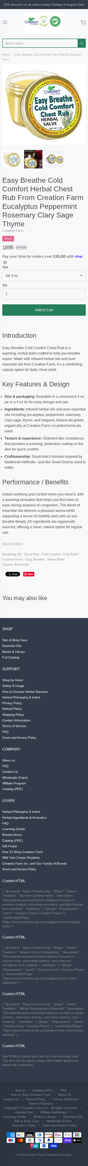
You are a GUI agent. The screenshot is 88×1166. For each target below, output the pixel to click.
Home (6, 54)
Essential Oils (11, 646)
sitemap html (24, 1112)
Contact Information (16, 720)
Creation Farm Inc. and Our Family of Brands (34, 863)
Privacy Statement (66, 1099)
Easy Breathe (35, 559)
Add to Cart (44, 310)
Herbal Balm (56, 559)
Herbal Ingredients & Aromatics (24, 817)
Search (20, 1090)
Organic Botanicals (15, 564)
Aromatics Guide (23, 1125)
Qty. (5, 285)
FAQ (5, 731)
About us (8, 760)
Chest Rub (31, 554)
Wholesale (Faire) (15, 777)
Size (5, 267)
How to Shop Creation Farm (31, 1094)
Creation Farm (12, 231)
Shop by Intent (12, 680)
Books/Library (12, 834)
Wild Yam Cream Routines (21, 857)
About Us (64, 1094)
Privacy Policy (12, 703)
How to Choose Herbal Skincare (25, 691)
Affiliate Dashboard (53, 1112)
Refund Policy (12, 709)
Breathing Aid (11, 554)
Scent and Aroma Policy (19, 737)
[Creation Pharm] (44, 22)
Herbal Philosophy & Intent (21, 697)
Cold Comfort (51, 554)
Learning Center (13, 829)
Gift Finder (9, 846)
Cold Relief (71, 554)
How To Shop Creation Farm (22, 852)
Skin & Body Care (14, 640)
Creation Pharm (35, 1154)
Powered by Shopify (59, 1154)
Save (30, 574)
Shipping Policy (13, 714)
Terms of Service (14, 726)
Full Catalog (10, 657)
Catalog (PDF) (12, 789)
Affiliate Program (14, 783)
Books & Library (13, 651)
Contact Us (10, 771)
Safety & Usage (13, 686)
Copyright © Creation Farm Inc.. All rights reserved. (41, 1108)
